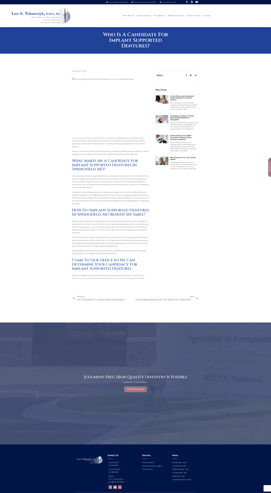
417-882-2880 (113, 472)
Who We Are (128, 16)
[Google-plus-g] (120, 487)
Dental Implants (144, 16)
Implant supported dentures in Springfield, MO (88, 138)
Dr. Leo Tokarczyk (85, 278)
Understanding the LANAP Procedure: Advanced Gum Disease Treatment (180, 137)
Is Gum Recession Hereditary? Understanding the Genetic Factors (182, 98)
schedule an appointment (130, 278)
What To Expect (194, 16)
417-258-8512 (113, 465)
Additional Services (176, 16)
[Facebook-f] (110, 487)
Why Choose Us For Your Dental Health (183, 158)
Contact (207, 16)
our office (115, 278)
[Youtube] (115, 487)
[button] (135, 389)
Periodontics (159, 16)
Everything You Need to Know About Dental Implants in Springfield (182, 118)
